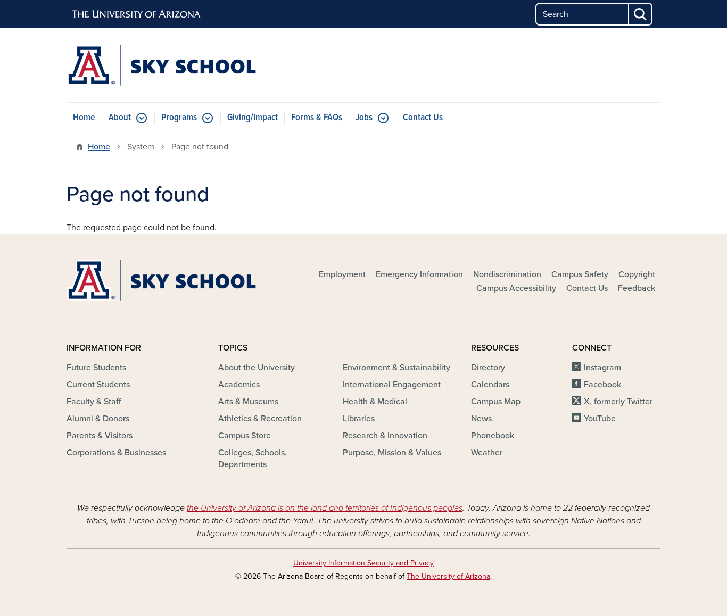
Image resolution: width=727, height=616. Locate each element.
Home (84, 118)
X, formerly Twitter (618, 401)
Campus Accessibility (516, 288)
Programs (179, 118)
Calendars (490, 384)
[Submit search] (640, 14)
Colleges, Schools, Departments (252, 458)
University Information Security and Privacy (363, 563)
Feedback (636, 288)
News (481, 418)
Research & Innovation (385, 435)
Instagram (602, 367)
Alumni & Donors (98, 418)
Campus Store (244, 435)
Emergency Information (419, 274)
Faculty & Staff (94, 401)
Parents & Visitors (100, 435)
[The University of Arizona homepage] (136, 14)
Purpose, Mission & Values (392, 452)
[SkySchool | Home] (161, 65)
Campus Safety (579, 274)
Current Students (98, 384)
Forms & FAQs (316, 118)
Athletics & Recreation (260, 418)
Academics (239, 384)
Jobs (364, 118)
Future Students (96, 367)
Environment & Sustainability (396, 367)
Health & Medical (375, 401)
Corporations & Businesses (116, 452)
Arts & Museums (248, 401)
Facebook (602, 384)
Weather (486, 452)
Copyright (636, 274)
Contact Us (423, 118)
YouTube (600, 418)
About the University (256, 367)
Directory (488, 367)
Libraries (359, 418)
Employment (342, 274)
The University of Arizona (448, 576)
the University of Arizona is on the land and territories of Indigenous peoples (324, 508)
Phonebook (492, 435)
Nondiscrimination (507, 274)
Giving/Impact (252, 118)
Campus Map (496, 401)
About (120, 118)
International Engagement (392, 384)
